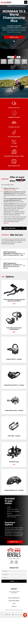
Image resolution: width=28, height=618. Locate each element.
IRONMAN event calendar (10, 190)
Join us (14, 603)
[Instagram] (16, 562)
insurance (6, 223)
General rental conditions (14, 600)
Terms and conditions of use (14, 597)
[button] (8, 538)
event (5, 6)
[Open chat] (25, 615)
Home (2, 6)
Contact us (14, 606)
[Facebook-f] (11, 562)
